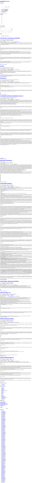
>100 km (2, 387)
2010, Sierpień (3, 461)
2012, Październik (3, 446)
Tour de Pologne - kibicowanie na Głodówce (9, 281)
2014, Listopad (3, 432)
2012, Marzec (3, 450)
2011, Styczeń (3, 458)
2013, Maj (3, 442)
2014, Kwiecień (3, 436)
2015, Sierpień (3, 427)
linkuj (0, 64)
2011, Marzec (3, 457)
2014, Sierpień (3, 434)
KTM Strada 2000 (11, 69)
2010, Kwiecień (3, 463)
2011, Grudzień (3, 452)
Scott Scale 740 (10, 322)
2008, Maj (3, 474)
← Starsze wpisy (3, 384)
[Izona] (2, 18)
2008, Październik (3, 471)
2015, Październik (3, 426)
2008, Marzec (3, 475)
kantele (1, 1)
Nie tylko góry (3, 78)
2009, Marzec (3, 470)
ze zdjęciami (10, 39)
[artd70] (2, 21)
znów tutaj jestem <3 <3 (5, 292)
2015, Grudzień (3, 425)
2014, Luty (3, 437)
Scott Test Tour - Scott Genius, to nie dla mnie (10, 38)
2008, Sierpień (3, 472)
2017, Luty (3, 417)
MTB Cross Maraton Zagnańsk (7, 318)
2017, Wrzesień (3, 413)
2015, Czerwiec (3, 428)
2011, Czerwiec (3, 455)
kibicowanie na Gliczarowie (6, 160)
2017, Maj (3, 415)
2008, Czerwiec (3, 473)
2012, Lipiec (3, 448)
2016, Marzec (3, 423)
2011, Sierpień (3, 454)
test (11, 67)
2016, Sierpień (3, 420)
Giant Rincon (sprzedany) (3, 404)
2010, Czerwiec (3, 462)
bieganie (2, 389)
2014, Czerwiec (3, 435)
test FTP (2, 66)
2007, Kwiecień (3, 481)
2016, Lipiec (3, 421)
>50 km (8, 67)
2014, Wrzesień (3, 433)
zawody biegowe (3, 398)
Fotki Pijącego (18, 266)
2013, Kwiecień (3, 443)
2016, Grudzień (3, 418)
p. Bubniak (5, 265)
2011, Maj (3, 456)
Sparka (17, 42)
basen (2, 388)
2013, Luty (3, 444)
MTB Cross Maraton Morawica (7, 357)
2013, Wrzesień (3, 440)
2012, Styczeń (3, 451)
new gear (2, 392)
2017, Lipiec (3, 414)
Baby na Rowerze (7, 190)
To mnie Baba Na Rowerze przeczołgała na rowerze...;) (12, 95)
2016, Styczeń (3, 424)
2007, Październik (3, 478)
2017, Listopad (3, 412)
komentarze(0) (5, 64)
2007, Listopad (3, 477)
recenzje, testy (13, 39)
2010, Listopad (3, 459)
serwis (2, 393)
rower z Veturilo (2, 405)
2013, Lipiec (3, 441)
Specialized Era (20, 42)
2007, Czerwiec (3, 480)
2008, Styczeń (3, 476)
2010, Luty (3, 464)
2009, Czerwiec (3, 468)
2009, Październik (3, 466)
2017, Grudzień (3, 411)
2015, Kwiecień (3, 429)
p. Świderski (14, 265)
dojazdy (10, 67)
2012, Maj (3, 449)
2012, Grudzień (3, 445)
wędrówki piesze (9, 282)
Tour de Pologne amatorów (6, 183)
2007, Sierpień (3, 479)
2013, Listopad (3, 439)
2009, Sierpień (3, 467)
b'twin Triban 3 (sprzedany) (4, 403)
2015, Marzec (3, 430)
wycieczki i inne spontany (11, 79)
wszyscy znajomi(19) (2, 25)
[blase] (2, 24)
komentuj (3, 64)
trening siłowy (3, 396)
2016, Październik (3, 419)
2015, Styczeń (3, 431)
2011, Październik (3, 453)
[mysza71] (2, 16)
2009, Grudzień (3, 465)
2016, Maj (3, 422)
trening (8, 39)
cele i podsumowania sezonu (4, 390)
